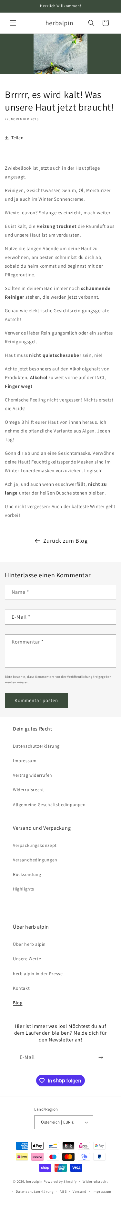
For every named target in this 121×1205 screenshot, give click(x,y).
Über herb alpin (29, 944)
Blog (17, 1003)
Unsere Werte (27, 959)
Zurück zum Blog (65, 540)
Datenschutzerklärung (36, 746)
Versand (79, 1191)
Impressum (24, 760)
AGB (63, 1191)
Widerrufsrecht (28, 790)
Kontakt (21, 988)
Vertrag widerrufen (32, 775)
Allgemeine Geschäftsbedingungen (49, 804)
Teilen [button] (17, 138)
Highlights (23, 889)
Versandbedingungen (35, 860)
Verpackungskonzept (35, 845)
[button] (13, 23)
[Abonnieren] (101, 1057)
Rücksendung (27, 874)
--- (15, 903)
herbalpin (34, 1181)
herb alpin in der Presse (38, 973)
